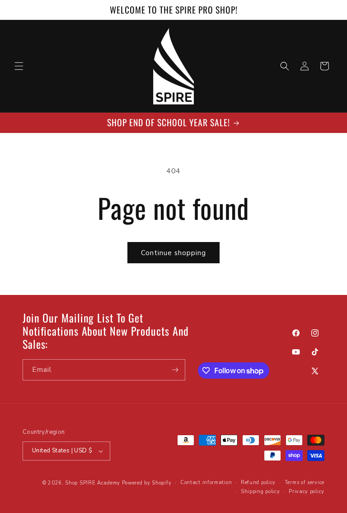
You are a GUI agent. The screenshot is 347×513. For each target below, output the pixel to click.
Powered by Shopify (147, 483)
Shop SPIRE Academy (92, 483)
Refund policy (258, 482)
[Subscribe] (175, 369)
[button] (19, 66)
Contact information (206, 482)
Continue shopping (173, 252)
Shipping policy (260, 491)
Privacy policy (306, 491)
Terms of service (304, 482)
